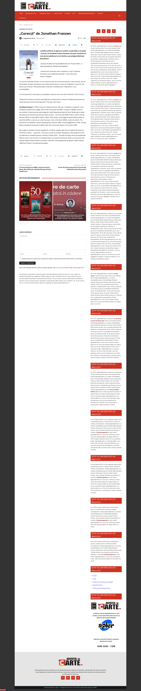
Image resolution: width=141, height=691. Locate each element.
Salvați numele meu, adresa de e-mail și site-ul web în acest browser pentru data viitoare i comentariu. (52, 258)
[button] (119, 16)
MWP (95, 687)
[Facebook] (98, 31)
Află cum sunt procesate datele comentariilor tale (68, 267)
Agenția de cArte (29, 38)
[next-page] (23, 224)
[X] (114, 31)
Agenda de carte (28, 25)
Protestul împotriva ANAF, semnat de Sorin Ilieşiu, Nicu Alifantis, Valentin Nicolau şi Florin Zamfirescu (35, 169)
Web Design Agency (87, 687)
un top (116, 46)
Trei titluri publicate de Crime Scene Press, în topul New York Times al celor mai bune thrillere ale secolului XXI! (36, 216)
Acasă (21, 25)
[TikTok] (109, 31)
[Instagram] (104, 31)
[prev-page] (20, 224)
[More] (82, 45)
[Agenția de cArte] (20, 38)
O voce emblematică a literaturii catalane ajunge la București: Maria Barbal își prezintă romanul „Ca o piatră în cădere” (69, 216)
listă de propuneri (101, 432)
